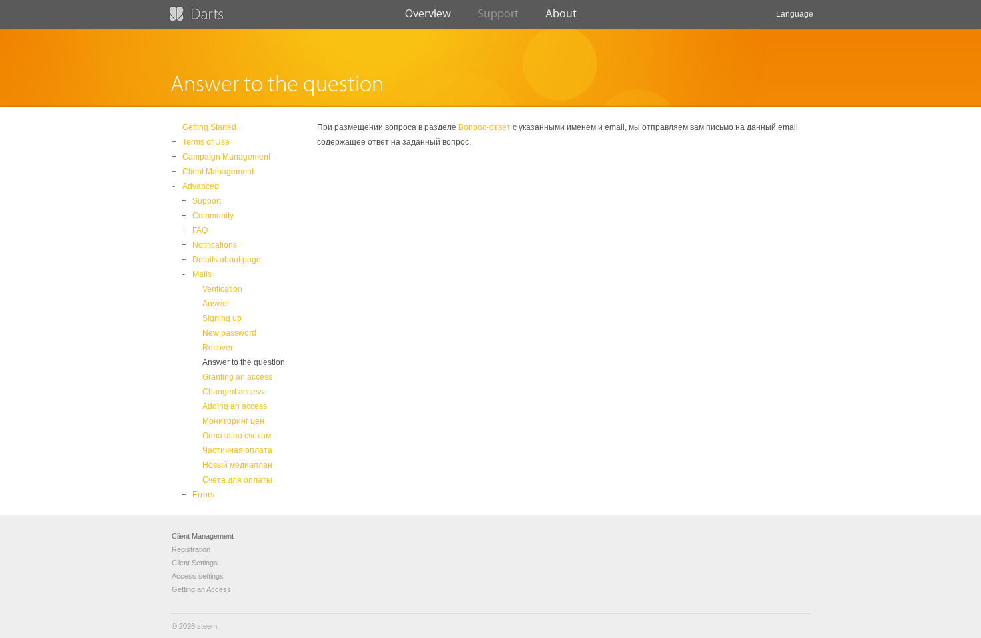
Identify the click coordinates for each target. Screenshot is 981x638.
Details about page (226, 259)
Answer (216, 303)
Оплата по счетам (236, 435)
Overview (428, 13)
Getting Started (209, 127)
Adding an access (234, 406)
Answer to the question (243, 362)
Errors (203, 494)
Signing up (222, 318)
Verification (222, 289)
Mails (202, 274)
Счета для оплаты (237, 480)
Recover (217, 347)
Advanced (200, 186)
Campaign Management (226, 157)
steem (207, 626)
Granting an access (237, 377)
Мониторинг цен (233, 421)
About (561, 13)
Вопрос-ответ (484, 127)
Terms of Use (206, 142)
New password (229, 333)
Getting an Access (201, 589)
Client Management (218, 171)
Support (498, 13)
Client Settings (195, 563)
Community (213, 215)
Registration (191, 549)
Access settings (198, 576)
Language (794, 14)
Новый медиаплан (237, 465)
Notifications (214, 245)
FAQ (200, 230)
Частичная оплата (237, 450)
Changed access (233, 391)
